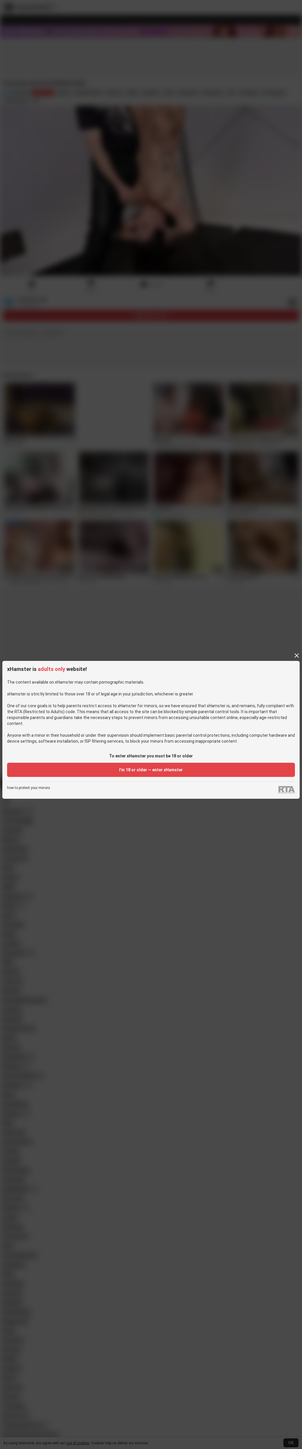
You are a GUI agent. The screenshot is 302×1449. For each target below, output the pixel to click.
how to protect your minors (28, 788)
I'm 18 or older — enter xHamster (151, 769)
